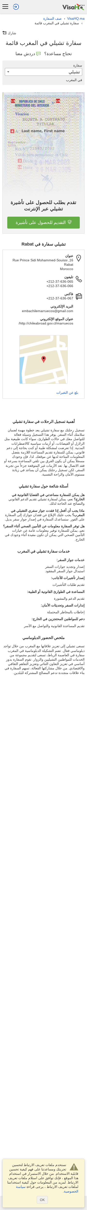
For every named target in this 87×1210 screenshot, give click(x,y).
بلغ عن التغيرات (67, 392)
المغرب (74, 80)
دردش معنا (25, 53)
